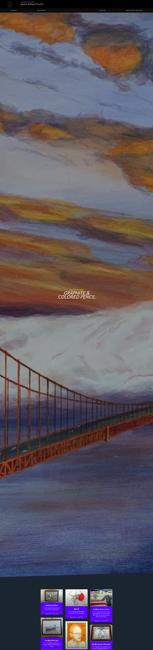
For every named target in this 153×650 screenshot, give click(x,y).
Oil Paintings (13, 10)
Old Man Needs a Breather (101, 644)
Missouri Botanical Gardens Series (134, 10)
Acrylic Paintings (41, 10)
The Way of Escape (51, 640)
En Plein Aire (102, 10)
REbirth (76, 609)
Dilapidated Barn (52, 605)
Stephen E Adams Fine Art (32, 4)
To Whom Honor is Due (101, 609)
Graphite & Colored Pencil (72, 10)
